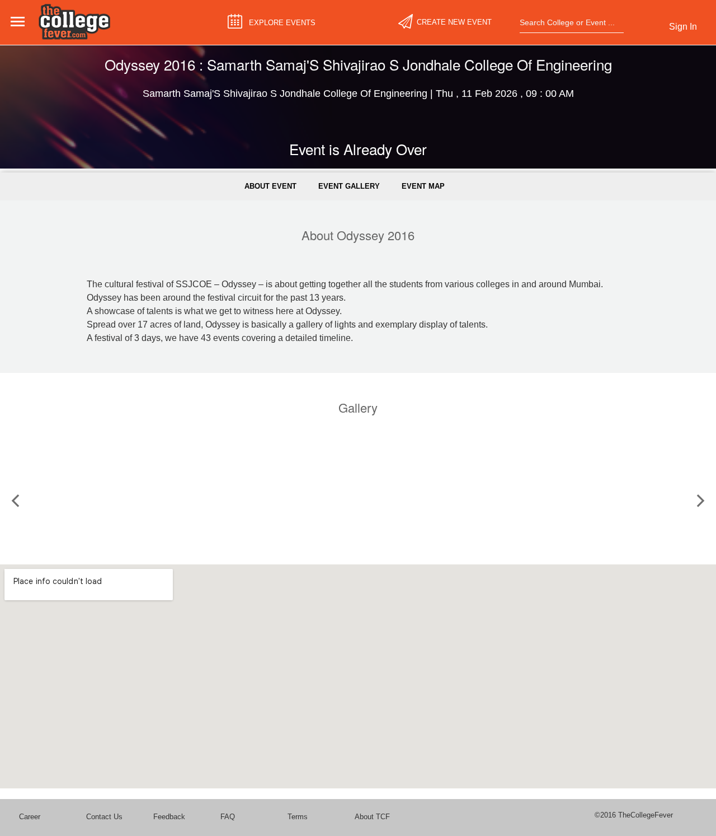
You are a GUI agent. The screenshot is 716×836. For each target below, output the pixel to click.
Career (29, 816)
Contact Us (104, 816)
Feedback (169, 816)
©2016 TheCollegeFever (634, 815)
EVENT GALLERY (349, 186)
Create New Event (454, 22)
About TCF (372, 816)
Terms (298, 816)
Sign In (683, 26)
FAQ (227, 816)
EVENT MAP (423, 186)
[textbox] (568, 22)
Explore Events (282, 22)
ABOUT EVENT (270, 186)
